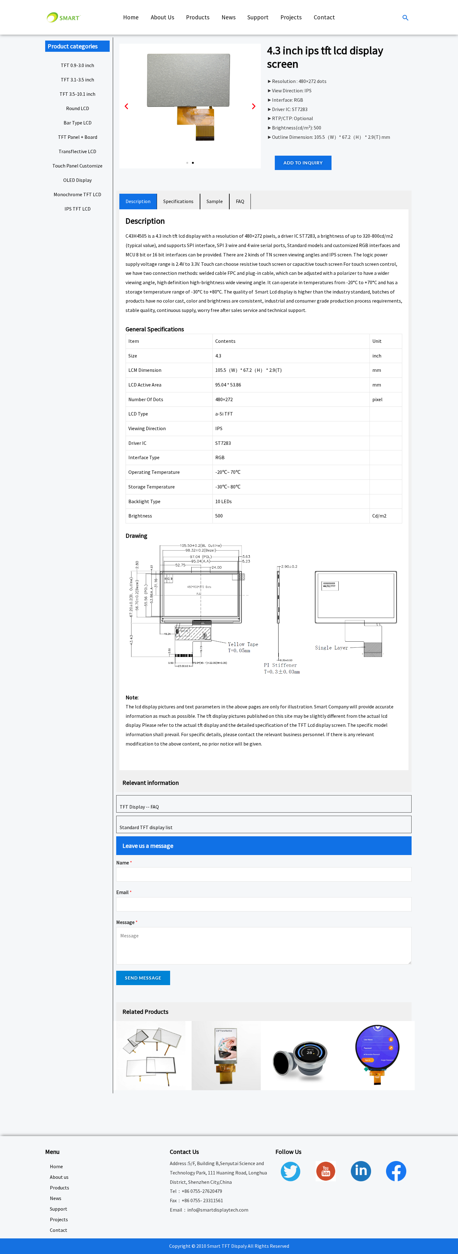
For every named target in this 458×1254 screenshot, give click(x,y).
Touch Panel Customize (77, 166)
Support (58, 1209)
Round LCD (77, 108)
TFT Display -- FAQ (139, 807)
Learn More (144, 759)
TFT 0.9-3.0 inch (77, 65)
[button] (187, 163)
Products (59, 1187)
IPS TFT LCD (77, 209)
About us (59, 1177)
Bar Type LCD (78, 122)
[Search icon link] (406, 18)
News (55, 1198)
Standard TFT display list (146, 827)
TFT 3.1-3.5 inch (77, 79)
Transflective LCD (77, 151)
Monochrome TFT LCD (77, 194)
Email (124, 892)
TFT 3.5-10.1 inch (77, 94)
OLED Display (77, 180)
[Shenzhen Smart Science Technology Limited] (64, 17)
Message (127, 922)
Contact (58, 1230)
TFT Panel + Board (77, 137)
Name (124, 862)
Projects (59, 1219)
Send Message (143, 977)
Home (56, 1166)
